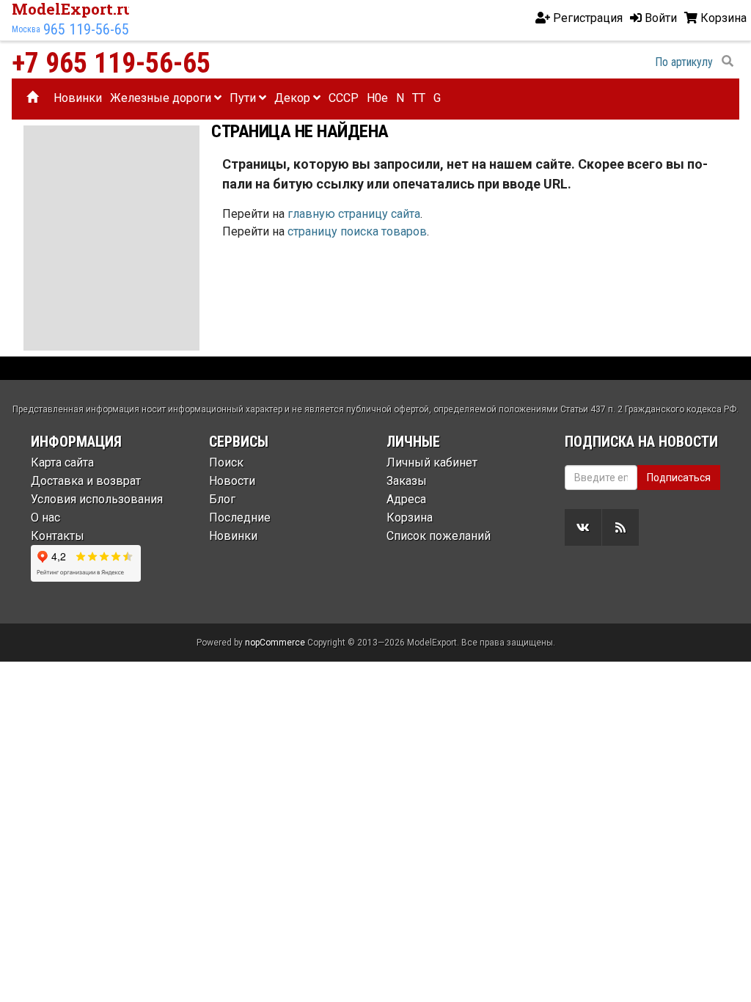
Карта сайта (62, 462)
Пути (244, 98)
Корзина (410, 517)
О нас (45, 517)
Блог (222, 499)
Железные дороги (162, 98)
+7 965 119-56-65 (111, 63)
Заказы (407, 481)
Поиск (226, 462)
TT (418, 98)
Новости (232, 481)
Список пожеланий (439, 536)
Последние (240, 517)
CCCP (344, 98)
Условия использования (97, 499)
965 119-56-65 (86, 29)
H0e (377, 98)
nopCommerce (275, 642)
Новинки (78, 98)
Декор (293, 98)
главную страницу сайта (353, 214)
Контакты (57, 536)
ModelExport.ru (72, 9)
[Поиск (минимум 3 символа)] (727, 61)
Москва (26, 29)
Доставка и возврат (86, 481)
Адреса (406, 499)
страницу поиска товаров (357, 231)
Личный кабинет (432, 462)
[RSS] (620, 527)
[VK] (583, 527)
